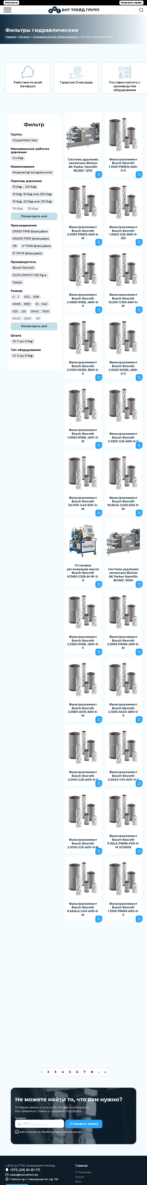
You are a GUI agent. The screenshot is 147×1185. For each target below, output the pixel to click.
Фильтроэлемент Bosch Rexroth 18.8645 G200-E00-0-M (123, 503)
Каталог (24, 36)
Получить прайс (131, 2)
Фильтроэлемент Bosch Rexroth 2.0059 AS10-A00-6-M (83, 710)
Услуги (79, 1177)
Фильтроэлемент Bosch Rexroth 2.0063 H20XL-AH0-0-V (123, 368)
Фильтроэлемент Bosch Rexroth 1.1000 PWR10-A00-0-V (123, 165)
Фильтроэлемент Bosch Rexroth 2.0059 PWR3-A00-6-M (83, 232)
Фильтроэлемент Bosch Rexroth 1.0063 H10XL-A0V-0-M (83, 435)
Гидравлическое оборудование (55, 36)
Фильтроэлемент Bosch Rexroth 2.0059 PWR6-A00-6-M (123, 642)
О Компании (83, 1172)
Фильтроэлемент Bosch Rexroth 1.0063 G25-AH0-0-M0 (123, 232)
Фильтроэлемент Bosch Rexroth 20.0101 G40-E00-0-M (83, 503)
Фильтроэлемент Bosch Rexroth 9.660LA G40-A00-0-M (83, 909)
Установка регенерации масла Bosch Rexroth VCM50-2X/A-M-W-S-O (83, 573)
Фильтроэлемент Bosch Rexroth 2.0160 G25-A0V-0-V (83, 775)
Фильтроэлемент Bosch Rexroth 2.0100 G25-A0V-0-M (82, 843)
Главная (10, 36)
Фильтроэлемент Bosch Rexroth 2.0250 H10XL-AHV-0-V (83, 642)
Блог (78, 1181)
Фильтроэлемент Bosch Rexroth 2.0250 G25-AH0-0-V (123, 437)
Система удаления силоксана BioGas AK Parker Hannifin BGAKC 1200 (83, 165)
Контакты (11, 2)
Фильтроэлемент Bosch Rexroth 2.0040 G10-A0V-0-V (123, 775)
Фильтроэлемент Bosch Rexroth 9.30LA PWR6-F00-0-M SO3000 (123, 841)
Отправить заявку (83, 1123)
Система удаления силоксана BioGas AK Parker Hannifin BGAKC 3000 (123, 574)
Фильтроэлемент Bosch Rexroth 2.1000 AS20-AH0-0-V (123, 710)
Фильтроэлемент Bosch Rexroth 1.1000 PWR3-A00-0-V (123, 909)
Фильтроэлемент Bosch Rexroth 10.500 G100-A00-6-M (123, 300)
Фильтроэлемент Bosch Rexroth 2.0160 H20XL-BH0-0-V (83, 368)
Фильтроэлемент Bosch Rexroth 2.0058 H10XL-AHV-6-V (83, 300)
